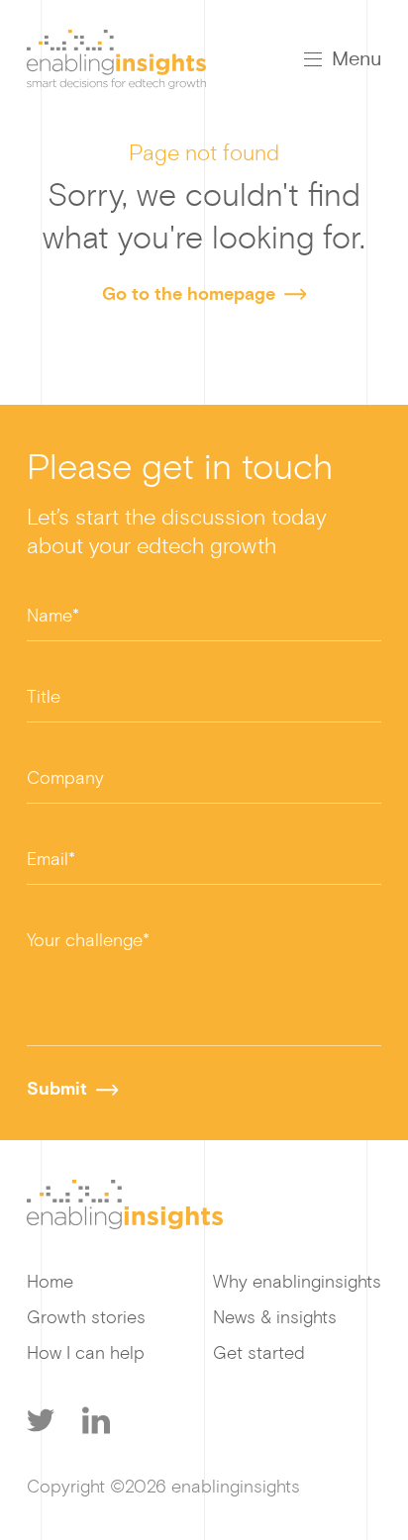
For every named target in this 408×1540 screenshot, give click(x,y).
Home (50, 1282)
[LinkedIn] (96, 1420)
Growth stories (86, 1317)
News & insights (275, 1317)
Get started (259, 1353)
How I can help (86, 1353)
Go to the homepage (188, 294)
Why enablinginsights (297, 1282)
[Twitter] (40, 1420)
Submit (57, 1089)
